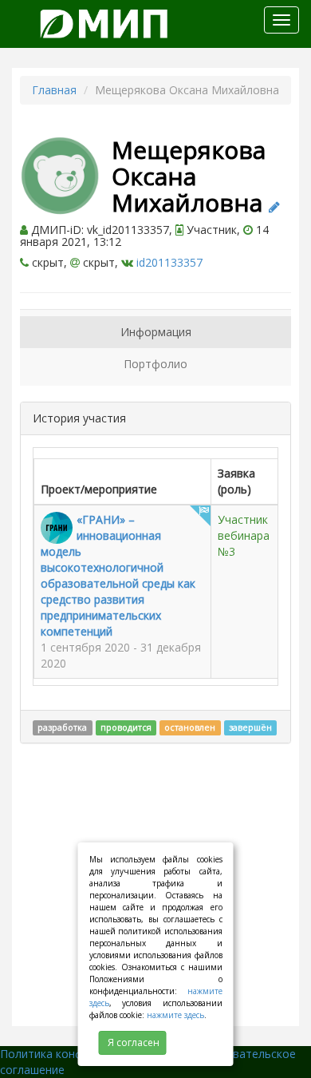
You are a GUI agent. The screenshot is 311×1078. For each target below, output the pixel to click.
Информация (155, 331)
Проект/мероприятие (99, 489)
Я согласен (133, 1042)
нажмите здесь (175, 1015)
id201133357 (169, 262)
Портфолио (155, 363)
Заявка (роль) (236, 481)
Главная (54, 89)
